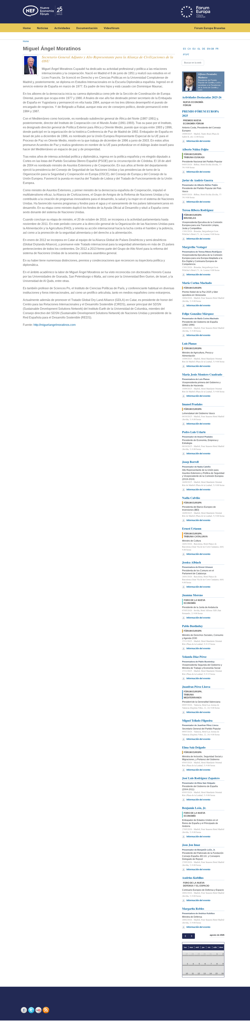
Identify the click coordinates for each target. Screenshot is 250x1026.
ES (184, 49)
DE (203, 49)
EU (194, 49)
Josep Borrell (190, 462)
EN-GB (210, 49)
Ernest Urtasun (191, 528)
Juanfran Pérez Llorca (196, 686)
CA (189, 49)
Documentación (87, 28)
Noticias (42, 28)
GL (198, 49)
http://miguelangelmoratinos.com (54, 324)
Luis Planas (189, 343)
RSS (46, 1010)
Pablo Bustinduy (192, 626)
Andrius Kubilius (193, 878)
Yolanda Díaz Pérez (194, 657)
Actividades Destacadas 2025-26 (201, 97)
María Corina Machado (197, 283)
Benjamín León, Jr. (194, 808)
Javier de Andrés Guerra (197, 180)
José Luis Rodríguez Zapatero (201, 778)
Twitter (31, 1010)
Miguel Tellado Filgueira (197, 720)
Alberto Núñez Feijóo (195, 149)
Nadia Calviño (191, 498)
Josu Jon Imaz (191, 845)
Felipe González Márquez (198, 314)
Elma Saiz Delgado (194, 747)
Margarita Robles (193, 908)
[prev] (185, 936)
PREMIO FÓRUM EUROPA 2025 (200, 113)
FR (217, 49)
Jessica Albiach (191, 562)
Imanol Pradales (192, 404)
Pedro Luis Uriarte (194, 432)
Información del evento (198, 141)
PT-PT (186, 54)
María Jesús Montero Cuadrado (202, 374)
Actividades (62, 28)
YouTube (39, 1010)
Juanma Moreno (192, 595)
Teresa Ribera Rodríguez (197, 210)
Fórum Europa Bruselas (209, 28)
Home (27, 28)
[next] (191, 936)
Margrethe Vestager (194, 247)
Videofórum (111, 28)
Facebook (24, 1010)
